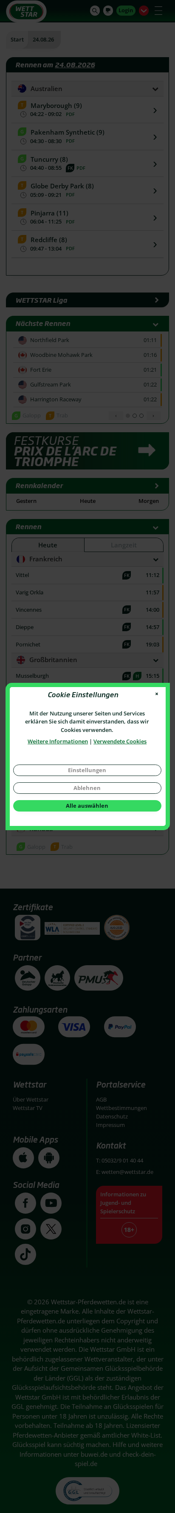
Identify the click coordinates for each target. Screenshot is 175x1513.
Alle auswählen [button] (87, 805)
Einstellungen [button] (87, 770)
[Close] (156, 694)
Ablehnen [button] (87, 788)
